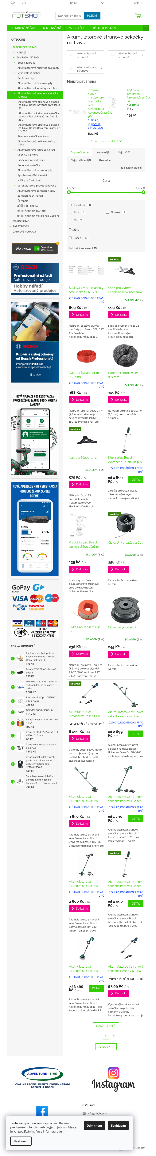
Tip (78, 219)
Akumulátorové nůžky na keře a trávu (37, 143)
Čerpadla (23, 200)
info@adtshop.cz (97, 1113)
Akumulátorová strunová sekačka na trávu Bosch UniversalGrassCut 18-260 (39, 128)
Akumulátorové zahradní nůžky (36, 190)
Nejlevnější (103, 152)
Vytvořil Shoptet (135, 1148)
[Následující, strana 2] (106, 1036)
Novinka (118, 212)
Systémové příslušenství (32, 175)
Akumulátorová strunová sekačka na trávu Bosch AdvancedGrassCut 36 (39, 105)
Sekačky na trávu (28, 154)
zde (59, 1131)
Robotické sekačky (29, 165)
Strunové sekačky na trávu (33, 136)
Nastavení (21, 1141)
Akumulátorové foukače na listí (36, 149)
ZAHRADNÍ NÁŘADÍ (28, 57)
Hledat (92, 15)
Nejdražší (123, 152)
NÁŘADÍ (21, 52)
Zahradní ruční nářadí (30, 195)
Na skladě (82, 205)
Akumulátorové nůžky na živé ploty (38, 67)
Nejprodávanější (81, 160)
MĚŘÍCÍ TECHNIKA (27, 205)
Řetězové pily (26, 78)
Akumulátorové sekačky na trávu (37, 88)
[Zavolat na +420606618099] (16, 2)
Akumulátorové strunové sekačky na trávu (38, 95)
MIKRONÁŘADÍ (21, 221)
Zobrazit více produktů (104, 141)
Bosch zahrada (27, 62)
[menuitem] (23, 28)
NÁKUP (74, 2)
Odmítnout (94, 1125)
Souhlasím (118, 1125)
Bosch (80, 237)
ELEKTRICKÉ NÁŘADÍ (25, 47)
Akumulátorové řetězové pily (35, 83)
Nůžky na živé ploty (29, 180)
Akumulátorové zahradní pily (35, 170)
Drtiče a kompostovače (31, 159)
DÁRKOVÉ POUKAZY (24, 231)
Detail (135, 479)
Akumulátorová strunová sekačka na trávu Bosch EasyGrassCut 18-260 (38, 116)
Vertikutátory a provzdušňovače (37, 185)
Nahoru (108, 1046)
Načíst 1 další (106, 1025)
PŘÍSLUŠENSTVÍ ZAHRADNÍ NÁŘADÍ (38, 216)
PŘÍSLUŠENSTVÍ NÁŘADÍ (31, 211)
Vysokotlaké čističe (29, 72)
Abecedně (105, 160)
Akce (79, 212)
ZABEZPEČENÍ (21, 226)
